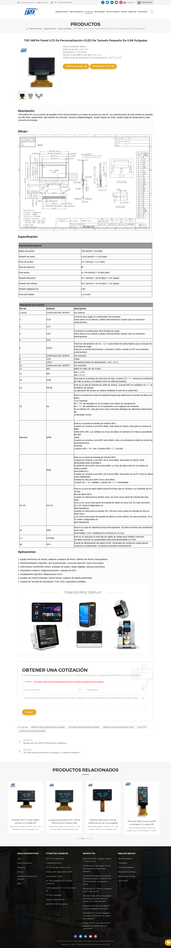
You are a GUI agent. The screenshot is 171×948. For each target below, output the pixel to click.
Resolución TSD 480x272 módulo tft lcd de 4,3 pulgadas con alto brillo (96, 907)
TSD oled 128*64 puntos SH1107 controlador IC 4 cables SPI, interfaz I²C (105, 823)
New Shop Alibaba (125, 858)
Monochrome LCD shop (126, 872)
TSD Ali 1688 (122, 881)
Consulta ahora (75, 66)
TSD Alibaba (122, 863)
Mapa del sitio (65, 944)
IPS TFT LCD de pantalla (55, 858)
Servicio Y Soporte (113, 12)
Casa (19, 858)
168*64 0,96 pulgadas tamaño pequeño (49, 727)
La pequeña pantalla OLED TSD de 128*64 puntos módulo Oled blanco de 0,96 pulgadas (27, 821)
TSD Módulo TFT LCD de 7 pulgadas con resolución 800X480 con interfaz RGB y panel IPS (97, 915)
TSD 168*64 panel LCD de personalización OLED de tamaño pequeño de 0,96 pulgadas (68, 682)
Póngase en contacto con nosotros (27, 877)
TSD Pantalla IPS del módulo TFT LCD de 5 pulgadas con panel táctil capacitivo (97, 868)
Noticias (124, 12)
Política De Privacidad (83, 944)
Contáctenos (142, 12)
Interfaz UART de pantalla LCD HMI (59, 872)
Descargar (146, 2)
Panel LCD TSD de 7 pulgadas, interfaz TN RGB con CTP (97, 860)
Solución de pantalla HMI (55, 899)
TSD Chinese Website (125, 867)
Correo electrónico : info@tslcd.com (34, 2)
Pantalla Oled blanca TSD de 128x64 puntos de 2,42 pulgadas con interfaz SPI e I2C (66, 821)
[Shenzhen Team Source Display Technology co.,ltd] (31, 11)
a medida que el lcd (53, 863)
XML (73, 944)
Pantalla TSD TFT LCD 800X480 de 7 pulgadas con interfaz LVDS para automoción (97, 926)
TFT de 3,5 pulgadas (53, 895)
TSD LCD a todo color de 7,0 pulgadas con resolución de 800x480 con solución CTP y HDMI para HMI (97, 898)
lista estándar (99, 12)
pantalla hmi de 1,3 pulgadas (56, 904)
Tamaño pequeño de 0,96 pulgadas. (84, 727)
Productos (89, 12)
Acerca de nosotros (76, 12)
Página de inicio (61, 12)
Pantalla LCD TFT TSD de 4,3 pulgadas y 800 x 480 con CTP (97, 890)
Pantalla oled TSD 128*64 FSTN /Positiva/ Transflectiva (144, 818)
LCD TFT (142, 727)
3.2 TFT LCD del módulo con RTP (58, 867)
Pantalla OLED (50, 29)
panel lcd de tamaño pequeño (33, 731)
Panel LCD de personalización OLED (119, 727)
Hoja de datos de (102, 66)
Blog (19, 883)
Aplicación (132, 12)
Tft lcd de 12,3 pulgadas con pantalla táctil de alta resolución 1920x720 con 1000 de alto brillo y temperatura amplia (97, 880)
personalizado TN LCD (54, 876)
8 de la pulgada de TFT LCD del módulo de (61, 889)
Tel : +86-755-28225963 (63, 2)
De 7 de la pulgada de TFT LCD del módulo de (59, 882)
